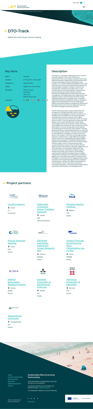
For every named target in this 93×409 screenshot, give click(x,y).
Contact (10, 386)
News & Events (13, 379)
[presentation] (23, 100)
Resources (11, 381)
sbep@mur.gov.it (44, 387)
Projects (15, 11)
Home (9, 11)
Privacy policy (31, 401)
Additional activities (14, 383)
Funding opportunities (15, 377)
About (10, 375)
